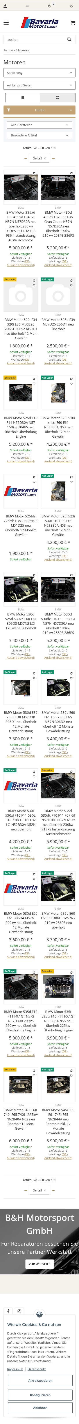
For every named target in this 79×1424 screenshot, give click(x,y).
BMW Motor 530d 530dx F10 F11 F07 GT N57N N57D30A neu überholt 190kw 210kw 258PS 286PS (58, 623)
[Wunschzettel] (71, 6)
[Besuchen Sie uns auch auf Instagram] (19, 1311)
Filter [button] (40, 110)
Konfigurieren (40, 1395)
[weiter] (53, 158)
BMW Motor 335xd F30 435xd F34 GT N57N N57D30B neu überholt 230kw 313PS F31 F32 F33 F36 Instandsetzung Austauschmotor (20, 226)
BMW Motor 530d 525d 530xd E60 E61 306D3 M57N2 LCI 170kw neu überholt (21, 621)
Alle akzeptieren (40, 1380)
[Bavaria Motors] (40, 22)
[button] (27, 6)
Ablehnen (40, 1408)
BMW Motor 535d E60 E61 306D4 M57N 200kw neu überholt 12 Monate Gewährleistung (21, 922)
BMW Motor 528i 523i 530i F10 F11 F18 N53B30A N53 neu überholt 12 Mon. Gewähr (58, 525)
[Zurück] (26, 158)
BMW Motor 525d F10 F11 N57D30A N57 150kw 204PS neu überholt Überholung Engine (21, 427)
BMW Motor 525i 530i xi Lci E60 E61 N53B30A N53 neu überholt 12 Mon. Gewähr (58, 427)
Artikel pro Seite (19, 85)
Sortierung (15, 73)
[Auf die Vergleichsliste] (34, 173)
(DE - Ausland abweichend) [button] (21, 263)
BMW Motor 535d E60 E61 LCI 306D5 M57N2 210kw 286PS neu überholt (58, 920)
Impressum (15, 1369)
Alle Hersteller (21, 125)
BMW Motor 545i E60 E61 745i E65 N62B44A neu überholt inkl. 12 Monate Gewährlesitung (58, 1121)
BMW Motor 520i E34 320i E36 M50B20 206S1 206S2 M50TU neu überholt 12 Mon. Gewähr (20, 328)
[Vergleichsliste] (49, 6)
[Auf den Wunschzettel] (34, 178)
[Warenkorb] (72, 22)
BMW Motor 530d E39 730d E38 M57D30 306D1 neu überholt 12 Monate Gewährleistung (21, 721)
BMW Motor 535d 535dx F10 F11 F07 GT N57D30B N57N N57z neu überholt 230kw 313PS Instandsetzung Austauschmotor (58, 822)
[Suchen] (71, 39)
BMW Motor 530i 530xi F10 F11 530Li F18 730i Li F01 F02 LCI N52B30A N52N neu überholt (20, 820)
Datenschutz (37, 1369)
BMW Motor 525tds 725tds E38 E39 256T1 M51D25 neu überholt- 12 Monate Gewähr (21, 525)
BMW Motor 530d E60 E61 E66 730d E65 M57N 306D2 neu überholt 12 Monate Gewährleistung (58, 721)
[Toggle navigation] (6, 22)
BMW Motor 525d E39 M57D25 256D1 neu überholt (58, 324)
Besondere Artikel (24, 135)
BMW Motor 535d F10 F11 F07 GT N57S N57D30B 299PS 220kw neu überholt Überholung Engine (21, 1020)
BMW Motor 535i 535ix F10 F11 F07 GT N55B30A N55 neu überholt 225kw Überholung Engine (58, 1020)
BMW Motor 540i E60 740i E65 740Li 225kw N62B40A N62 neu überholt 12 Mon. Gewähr (21, 1119)
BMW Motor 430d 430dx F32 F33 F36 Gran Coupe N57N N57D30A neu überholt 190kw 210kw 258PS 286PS (58, 224)
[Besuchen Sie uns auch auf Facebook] (8, 1311)
